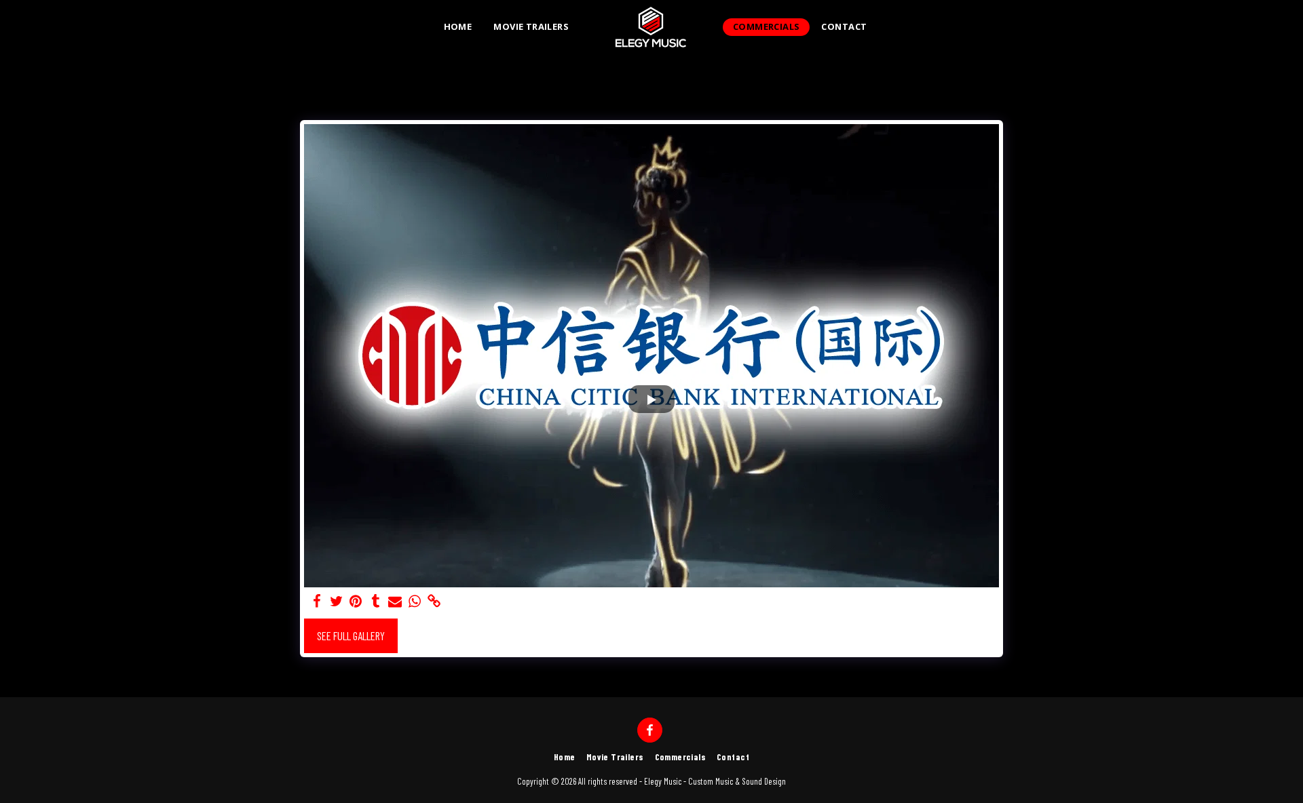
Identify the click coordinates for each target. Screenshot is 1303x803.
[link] (435, 601)
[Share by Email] (395, 601)
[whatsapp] (415, 601)
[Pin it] (356, 601)
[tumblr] (376, 601)
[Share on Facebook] (316, 601)
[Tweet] (336, 601)
